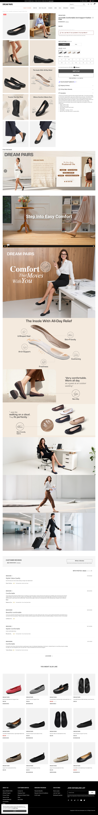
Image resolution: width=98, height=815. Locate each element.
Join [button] (92, 792)
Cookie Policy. (15, 808)
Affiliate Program (7, 793)
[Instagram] (71, 800)
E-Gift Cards (37, 795)
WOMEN (50, 8)
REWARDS (65, 8)
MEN (55, 8)
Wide (76, 44)
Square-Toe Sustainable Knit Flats (57, 767)
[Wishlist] (91, 4)
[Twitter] (84, 800)
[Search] (84, 4)
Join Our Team (56, 793)
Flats (7, 11)
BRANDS (72, 8)
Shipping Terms (21, 793)
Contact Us (20, 791)
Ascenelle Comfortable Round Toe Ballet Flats (82, 767)
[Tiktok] (75, 800)
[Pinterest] (78, 800)
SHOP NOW (51, 1)
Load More (48, 656)
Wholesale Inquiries (57, 795)
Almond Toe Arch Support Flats (32, 699)
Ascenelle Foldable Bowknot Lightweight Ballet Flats (13, 733)
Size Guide (66, 56)
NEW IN (35, 8)
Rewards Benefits (39, 791)
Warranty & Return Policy (23, 795)
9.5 (76, 62)
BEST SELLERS (42, 8)
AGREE (14, 811)
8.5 (61, 62)
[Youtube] (81, 800)
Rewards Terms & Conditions (41, 793)
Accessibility (6, 801)
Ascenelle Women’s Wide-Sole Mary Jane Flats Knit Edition (85, 699)
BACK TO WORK (27, 8)
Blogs (4, 803)
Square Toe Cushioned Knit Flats (9, 767)
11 (90, 62)
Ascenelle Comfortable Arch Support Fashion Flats (18, 11)
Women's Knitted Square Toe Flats (33, 767)
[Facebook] (68, 800)
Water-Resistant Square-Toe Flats (80, 733)
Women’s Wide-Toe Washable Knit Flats (58, 733)
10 (83, 62)
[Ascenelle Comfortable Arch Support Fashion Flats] (60, 52)
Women (4, 11)
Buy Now (76, 75)
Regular (64, 44)
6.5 (69, 59)
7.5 (83, 59)
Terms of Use (6, 797)
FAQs (19, 797)
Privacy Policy (6, 795)
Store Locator (56, 791)
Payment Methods (7, 799)
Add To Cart (76, 71)
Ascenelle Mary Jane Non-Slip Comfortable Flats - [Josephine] (62, 699)
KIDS (60, 8)
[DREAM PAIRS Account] (88, 4)
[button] (92, 1)
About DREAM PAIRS (7, 791)
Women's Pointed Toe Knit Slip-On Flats (34, 733)
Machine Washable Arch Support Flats (10, 699)
